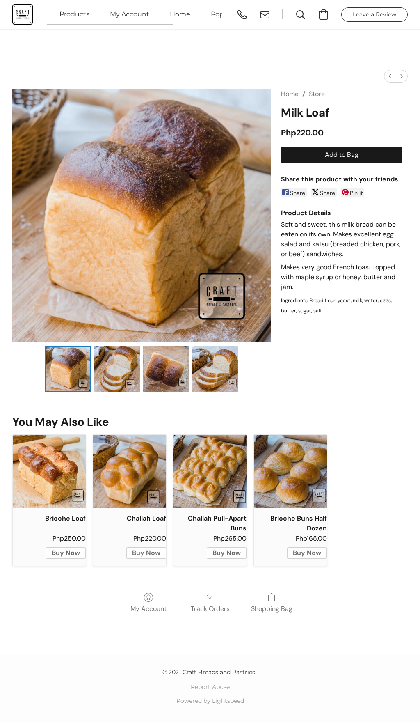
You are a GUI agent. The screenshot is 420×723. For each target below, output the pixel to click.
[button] (22, 14)
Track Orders (210, 608)
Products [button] (74, 14)
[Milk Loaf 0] (68, 369)
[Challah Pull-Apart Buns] (210, 471)
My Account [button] (129, 14)
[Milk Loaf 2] (166, 369)
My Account (148, 608)
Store (317, 94)
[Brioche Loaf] (49, 471)
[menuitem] (390, 76)
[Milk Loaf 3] (215, 369)
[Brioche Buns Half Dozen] (290, 471)
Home (290, 94)
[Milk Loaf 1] (117, 369)
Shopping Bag (271, 608)
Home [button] (180, 14)
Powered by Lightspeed (210, 701)
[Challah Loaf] (129, 471)
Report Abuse (210, 687)
